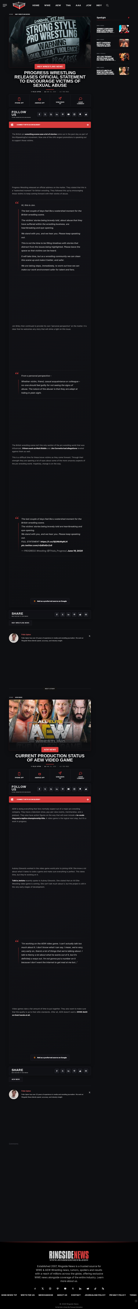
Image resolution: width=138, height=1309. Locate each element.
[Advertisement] (28, 351)
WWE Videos (101, 53)
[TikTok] (95, 1288)
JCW (88, 5)
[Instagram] (74, 114)
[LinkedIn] (57, 114)
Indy (99, 5)
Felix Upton (37, 92)
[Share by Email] (86, 614)
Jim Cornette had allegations (64, 448)
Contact (76, 1295)
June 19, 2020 (75, 550)
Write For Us (28, 1295)
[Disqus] (50, 1180)
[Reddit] (86, 114)
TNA (68, 5)
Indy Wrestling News (22, 14)
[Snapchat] (80, 114)
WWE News (100, 25)
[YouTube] (68, 114)
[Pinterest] (62, 114)
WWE (47, 5)
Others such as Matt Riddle (34, 448)
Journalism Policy (95, 1295)
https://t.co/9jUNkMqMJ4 (54, 541)
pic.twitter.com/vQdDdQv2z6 (36, 545)
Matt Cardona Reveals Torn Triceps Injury (104, 44)
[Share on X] (62, 614)
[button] (107, 5)
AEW (58, 5)
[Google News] (51, 114)
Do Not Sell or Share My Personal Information (69, 1307)
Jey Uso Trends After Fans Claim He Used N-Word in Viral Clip (105, 58)
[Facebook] (39, 114)
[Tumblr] (72, 1288)
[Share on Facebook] (57, 614)
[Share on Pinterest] (74, 614)
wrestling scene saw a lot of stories (41, 134)
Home (35, 5)
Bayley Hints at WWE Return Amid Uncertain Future (105, 72)
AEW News (18, 697)
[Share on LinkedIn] (68, 614)
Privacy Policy (117, 1295)
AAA (78, 5)
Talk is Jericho (18, 881)
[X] (45, 114)
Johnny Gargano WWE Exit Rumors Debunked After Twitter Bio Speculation (105, 30)
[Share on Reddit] (80, 614)
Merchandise (46, 1295)
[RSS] (102, 1288)
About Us (62, 1295)
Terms (133, 1295)
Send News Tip (9, 1295)
